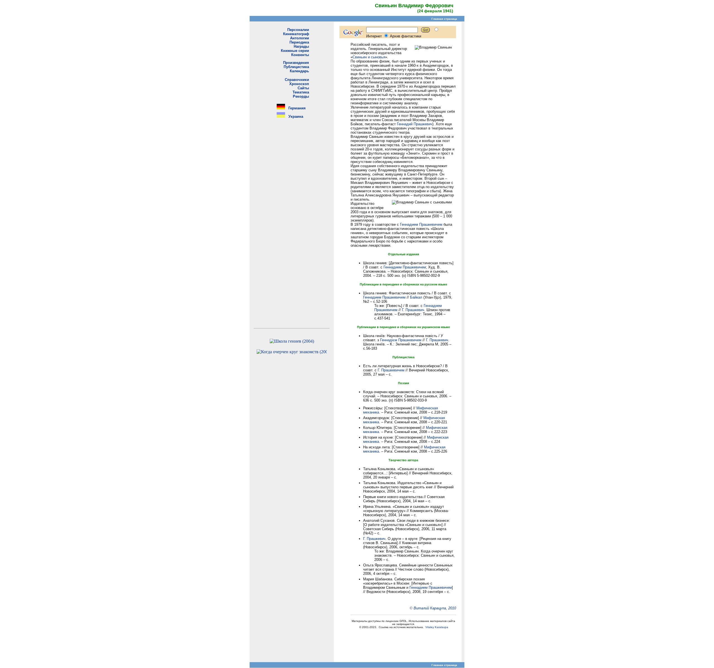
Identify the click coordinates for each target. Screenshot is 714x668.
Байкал (416, 297)
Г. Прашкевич (413, 310)
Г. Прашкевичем (391, 370)
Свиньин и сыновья (369, 57)
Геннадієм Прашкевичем (400, 340)
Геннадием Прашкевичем (421, 224)
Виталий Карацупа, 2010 (435, 608)
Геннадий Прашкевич (414, 124)
